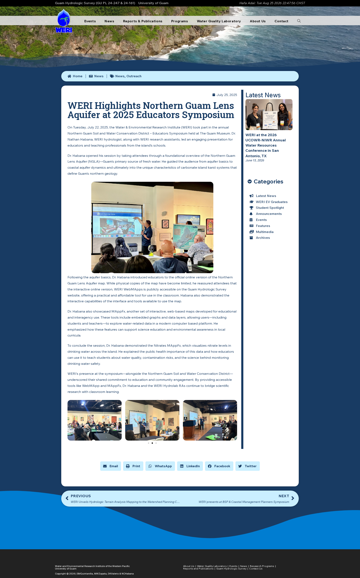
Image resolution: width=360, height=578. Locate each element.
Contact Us (255, 568)
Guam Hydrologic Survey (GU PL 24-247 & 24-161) (95, 3)
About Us (188, 566)
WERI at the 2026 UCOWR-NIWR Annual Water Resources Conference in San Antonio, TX (265, 145)
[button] (148, 443)
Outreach (133, 76)
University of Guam (153, 3)
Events (233, 566)
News (120, 76)
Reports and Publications (198, 568)
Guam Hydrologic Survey (231, 568)
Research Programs (262, 566)
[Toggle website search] (299, 21)
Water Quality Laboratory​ (212, 566)
